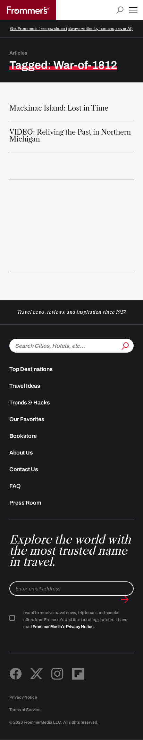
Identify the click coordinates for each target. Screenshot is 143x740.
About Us (21, 453)
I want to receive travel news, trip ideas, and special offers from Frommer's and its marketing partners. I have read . (75, 619)
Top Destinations (31, 369)
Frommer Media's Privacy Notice (63, 626)
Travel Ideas (24, 386)
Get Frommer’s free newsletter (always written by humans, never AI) (71, 28)
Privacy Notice (23, 697)
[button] (133, 10)
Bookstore (23, 436)
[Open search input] (120, 10)
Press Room (25, 503)
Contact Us (23, 469)
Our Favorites (26, 419)
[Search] (124, 344)
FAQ (15, 486)
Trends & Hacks (29, 402)
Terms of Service (25, 709)
